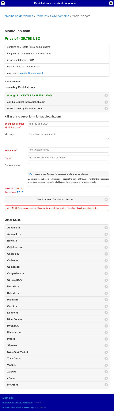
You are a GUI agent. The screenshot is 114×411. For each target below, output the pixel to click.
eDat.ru (11, 378)
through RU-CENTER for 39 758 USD (28, 95)
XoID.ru (11, 371)
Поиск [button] (111, 3)
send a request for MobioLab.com (26, 102)
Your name (11, 150)
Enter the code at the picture (14, 190)
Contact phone (12, 165)
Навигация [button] (3, 3)
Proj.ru (11, 339)
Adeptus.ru (13, 227)
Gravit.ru (12, 306)
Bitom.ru (12, 240)
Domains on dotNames (17, 16)
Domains (42, 16)
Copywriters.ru (15, 273)
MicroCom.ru (14, 319)
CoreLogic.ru (14, 280)
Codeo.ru (12, 260)
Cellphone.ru (14, 247)
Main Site (8, 397)
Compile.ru (13, 267)
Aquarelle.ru (14, 234)
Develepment (35, 73)
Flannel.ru (13, 299)
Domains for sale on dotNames (17, 402)
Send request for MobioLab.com (55, 199)
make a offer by (24, 108)
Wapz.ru (11, 365)
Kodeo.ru (12, 312)
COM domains (59, 16)
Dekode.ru (13, 293)
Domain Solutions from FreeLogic (18, 407)
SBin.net (12, 345)
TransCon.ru (14, 358)
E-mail (8, 157)
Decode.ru (13, 286)
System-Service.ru (17, 352)
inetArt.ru (12, 384)
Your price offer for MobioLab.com (14, 126)
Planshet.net (14, 332)
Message (9, 134)
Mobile (23, 73)
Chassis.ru (13, 254)
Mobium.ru (13, 325)
